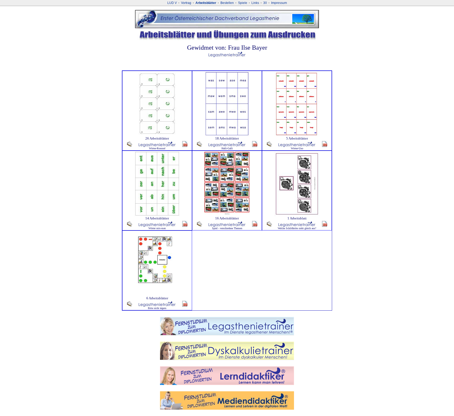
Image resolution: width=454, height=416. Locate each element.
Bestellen (227, 3)
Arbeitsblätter (205, 3)
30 (265, 3)
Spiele (242, 3)
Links (255, 3)
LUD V (172, 3)
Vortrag (186, 3)
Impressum (279, 3)
